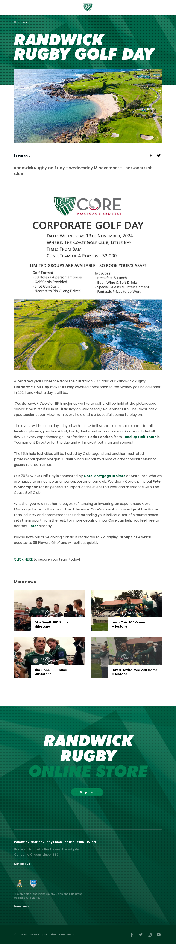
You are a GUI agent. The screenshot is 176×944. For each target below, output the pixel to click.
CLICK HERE (23, 559)
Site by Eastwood (62, 934)
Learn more (21, 906)
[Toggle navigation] (6, 7)
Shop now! (87, 792)
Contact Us (22, 864)
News (24, 22)
